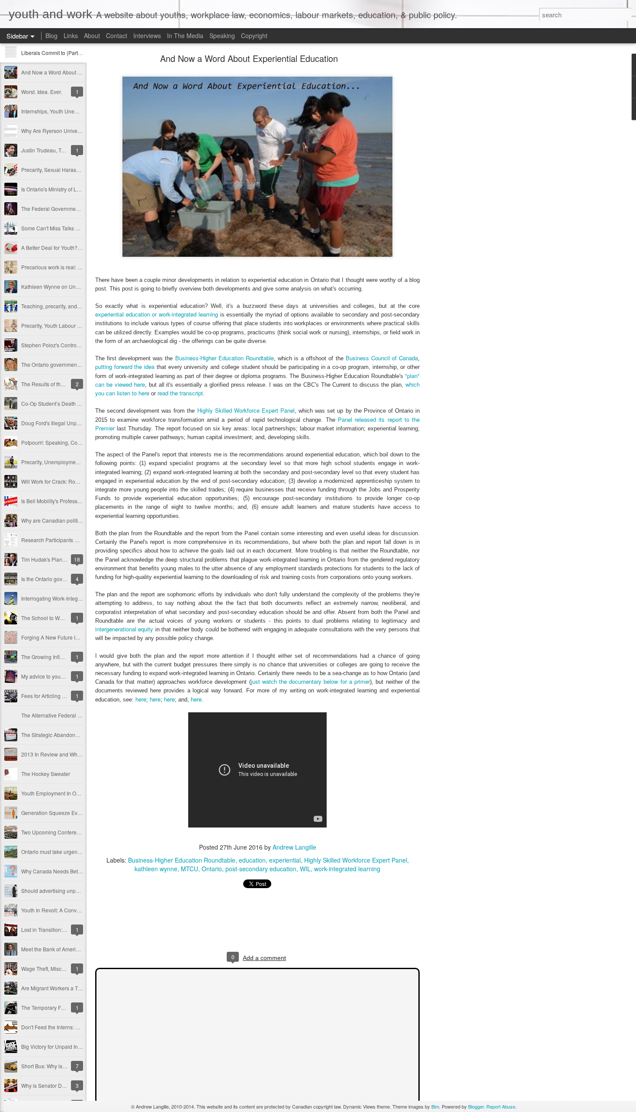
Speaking (222, 35)
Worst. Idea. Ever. (41, 91)
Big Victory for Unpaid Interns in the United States (79, 1046)
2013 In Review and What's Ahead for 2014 (72, 754)
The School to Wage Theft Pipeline (62, 617)
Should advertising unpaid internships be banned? (80, 890)
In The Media (185, 35)
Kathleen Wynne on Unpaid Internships (67, 286)
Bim (435, 1106)
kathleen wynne (156, 868)
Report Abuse (500, 1106)
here (140, 699)
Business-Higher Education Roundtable (224, 358)
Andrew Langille (294, 847)
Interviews (147, 35)
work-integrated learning (347, 868)
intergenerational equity (124, 629)
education (252, 860)
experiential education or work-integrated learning (156, 314)
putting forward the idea (124, 366)
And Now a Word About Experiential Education (76, 72)
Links (71, 35)
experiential (285, 860)
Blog (51, 35)
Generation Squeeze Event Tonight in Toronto (74, 812)
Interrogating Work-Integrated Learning (66, 598)
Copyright (254, 35)
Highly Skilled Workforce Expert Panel (246, 410)
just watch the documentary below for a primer (310, 681)
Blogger (476, 1106)
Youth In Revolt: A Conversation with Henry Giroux (80, 910)
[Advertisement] (467, 193)
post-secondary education (260, 868)
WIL (305, 868)
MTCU (189, 868)
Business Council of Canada (382, 358)
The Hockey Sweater (45, 773)
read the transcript (180, 393)
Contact (116, 35)
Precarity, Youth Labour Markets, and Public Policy (80, 325)
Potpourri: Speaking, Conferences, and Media (74, 442)
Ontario (212, 868)
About (92, 35)
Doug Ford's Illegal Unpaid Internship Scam (72, 423)
